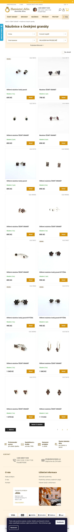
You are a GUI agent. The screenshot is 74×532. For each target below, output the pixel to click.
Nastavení (13, 527)
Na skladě (67, 52)
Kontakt (7, 482)
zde (49, 523)
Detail (30, 97)
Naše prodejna (11, 4)
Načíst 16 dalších (37, 424)
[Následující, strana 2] (62, 430)
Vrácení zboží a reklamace (35, 4)
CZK (65, 4)
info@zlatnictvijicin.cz (53, 459)
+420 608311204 (23, 458)
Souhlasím (60, 522)
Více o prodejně (19, 502)
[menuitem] (12, 16)
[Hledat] (60, 10)
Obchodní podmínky (45, 477)
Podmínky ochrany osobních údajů (50, 480)
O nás (21, 4)
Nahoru (11, 430)
